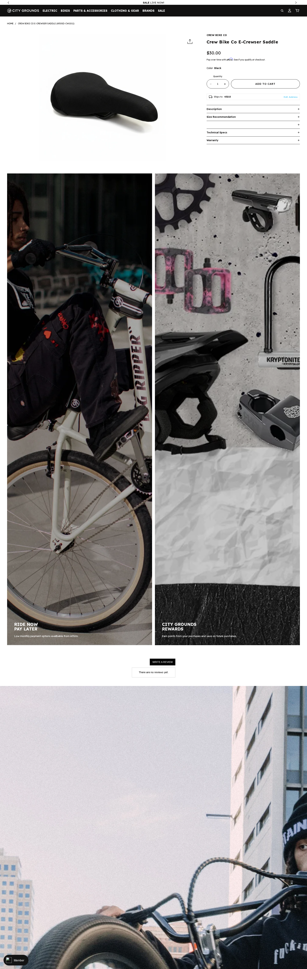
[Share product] (190, 42)
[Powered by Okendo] (141, 663)
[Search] (282, 11)
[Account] (289, 11)
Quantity (217, 76)
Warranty (212, 140)
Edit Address (291, 97)
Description (214, 109)
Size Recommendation (221, 116)
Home (10, 23)
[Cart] (297, 11)
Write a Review (162, 662)
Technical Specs (217, 132)
